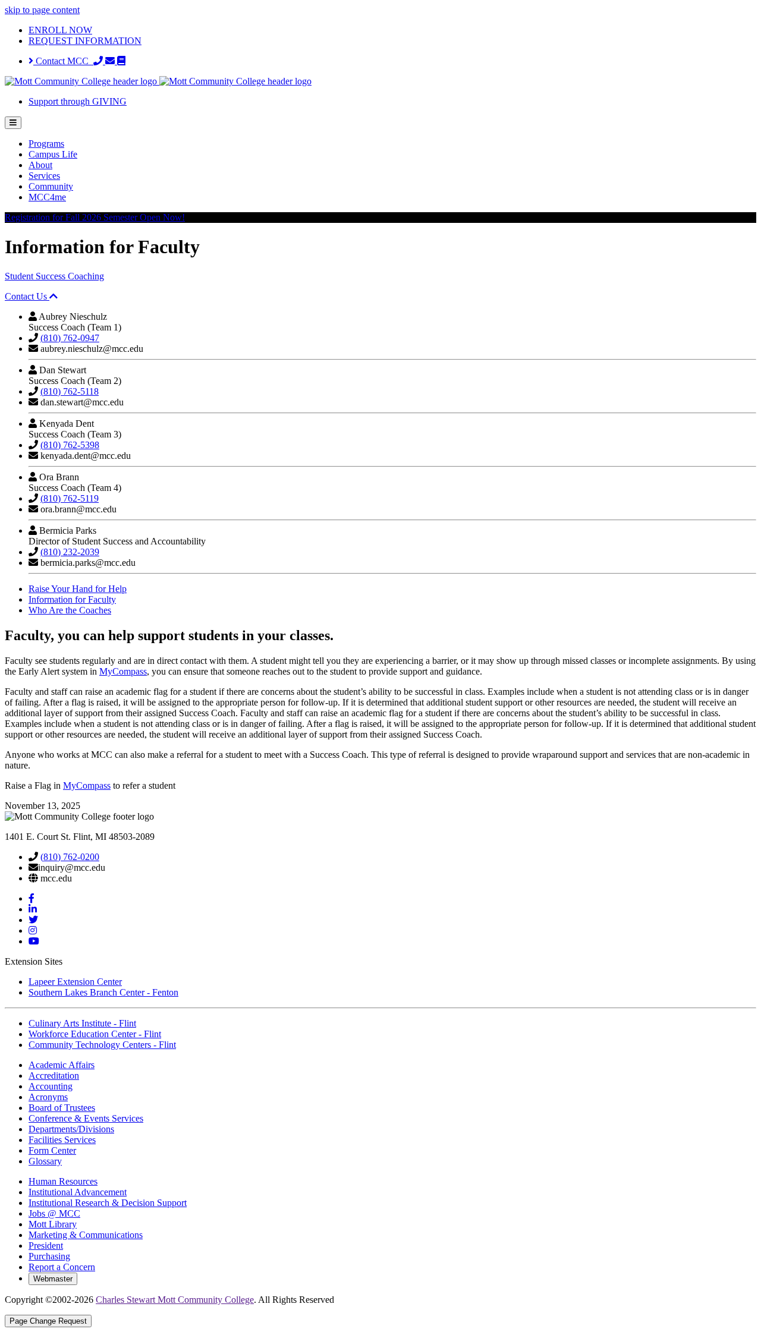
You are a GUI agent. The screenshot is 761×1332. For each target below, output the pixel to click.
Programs (46, 143)
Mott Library (53, 1224)
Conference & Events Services (86, 1118)
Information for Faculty (72, 599)
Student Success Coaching (54, 276)
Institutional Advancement (78, 1192)
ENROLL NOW (60, 30)
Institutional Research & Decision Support (108, 1203)
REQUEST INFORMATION (85, 41)
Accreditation (54, 1075)
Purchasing (49, 1256)
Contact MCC (63, 61)
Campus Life (53, 154)
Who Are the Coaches (70, 610)
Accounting (51, 1086)
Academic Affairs (62, 1065)
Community (51, 186)
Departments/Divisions (71, 1129)
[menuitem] (392, 143)
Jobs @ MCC (54, 1213)
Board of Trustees (62, 1108)
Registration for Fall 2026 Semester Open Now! (95, 217)
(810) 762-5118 (69, 391)
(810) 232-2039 (69, 552)
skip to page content (42, 10)
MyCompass (123, 671)
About (40, 165)
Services (44, 176)
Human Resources (63, 1181)
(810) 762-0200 (69, 857)
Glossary (45, 1161)
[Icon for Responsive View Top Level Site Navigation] (13, 122)
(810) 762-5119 (69, 498)
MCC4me (47, 197)
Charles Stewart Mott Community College (175, 1300)
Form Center (52, 1150)
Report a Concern (62, 1267)
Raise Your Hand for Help (78, 589)
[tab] (380, 296)
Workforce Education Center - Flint (95, 1034)
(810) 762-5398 (69, 445)
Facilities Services (62, 1140)
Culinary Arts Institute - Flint (82, 1023)
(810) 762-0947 (69, 338)
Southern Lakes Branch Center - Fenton (103, 992)
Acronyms (48, 1097)
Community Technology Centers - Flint (102, 1045)
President (46, 1245)
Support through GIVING (78, 101)
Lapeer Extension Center (75, 982)
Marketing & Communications (86, 1235)
